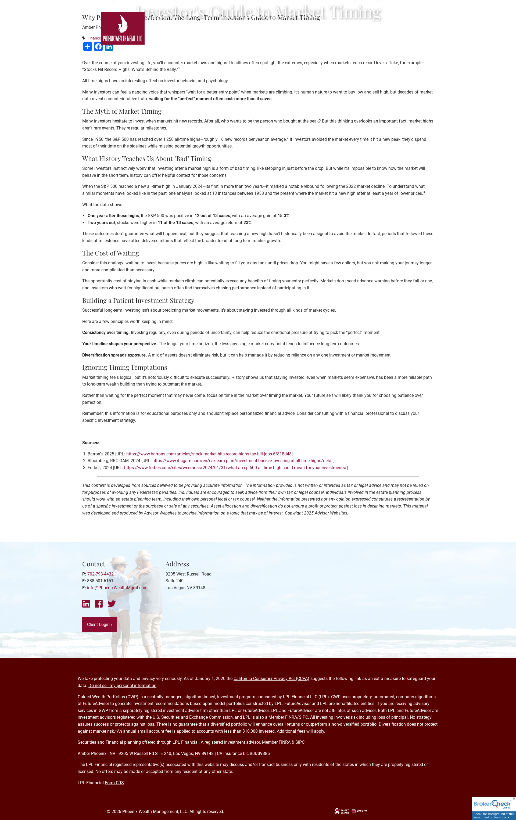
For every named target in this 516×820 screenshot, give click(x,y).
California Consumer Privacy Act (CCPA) (271, 678)
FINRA (285, 742)
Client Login (99, 624)
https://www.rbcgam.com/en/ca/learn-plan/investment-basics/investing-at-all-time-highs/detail (243, 460)
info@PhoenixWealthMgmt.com (117, 587)
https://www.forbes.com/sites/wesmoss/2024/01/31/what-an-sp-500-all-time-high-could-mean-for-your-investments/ (235, 467)
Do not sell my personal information (122, 685)
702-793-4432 (100, 574)
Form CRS (114, 782)
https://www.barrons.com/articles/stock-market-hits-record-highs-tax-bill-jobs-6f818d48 (209, 453)
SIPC (299, 742)
